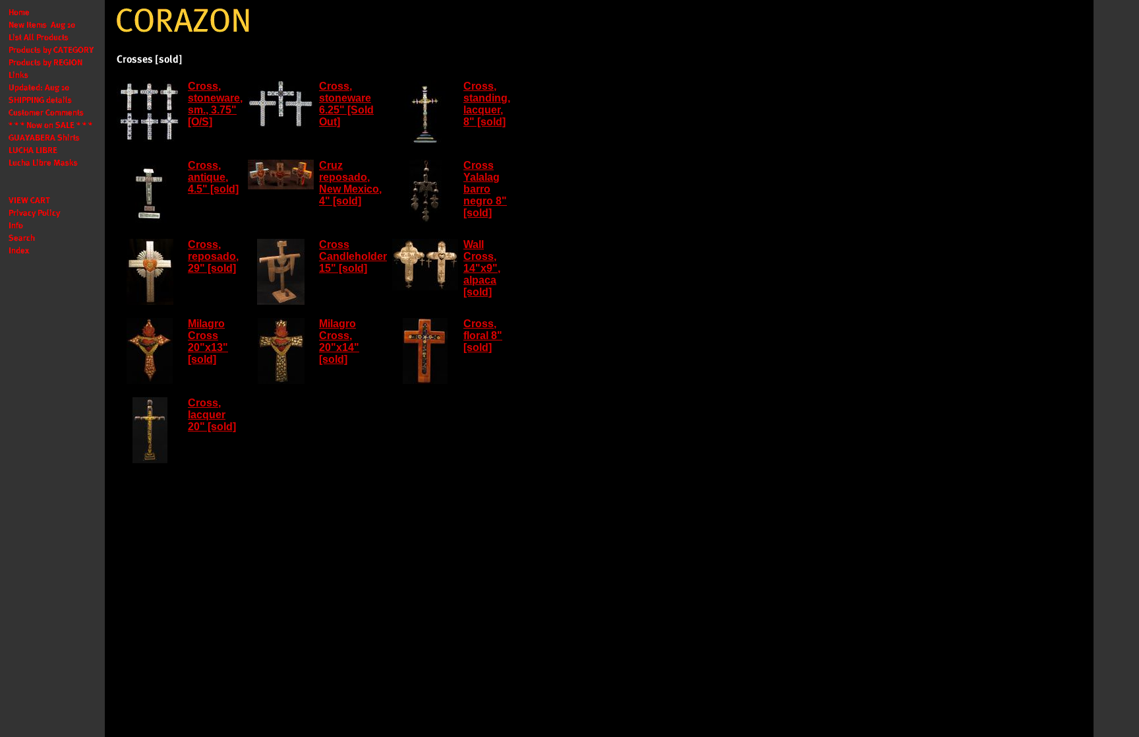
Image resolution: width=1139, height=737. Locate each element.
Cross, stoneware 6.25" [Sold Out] (346, 103)
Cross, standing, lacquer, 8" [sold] (486, 103)
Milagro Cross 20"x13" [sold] (208, 341)
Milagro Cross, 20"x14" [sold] (339, 341)
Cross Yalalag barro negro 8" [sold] (485, 189)
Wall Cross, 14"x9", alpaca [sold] (481, 268)
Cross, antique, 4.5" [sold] (213, 177)
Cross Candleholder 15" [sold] (353, 256)
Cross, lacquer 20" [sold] (212, 414)
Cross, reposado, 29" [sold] (213, 256)
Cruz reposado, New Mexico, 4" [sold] (350, 183)
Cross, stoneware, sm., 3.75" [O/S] (215, 103)
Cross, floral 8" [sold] (482, 335)
